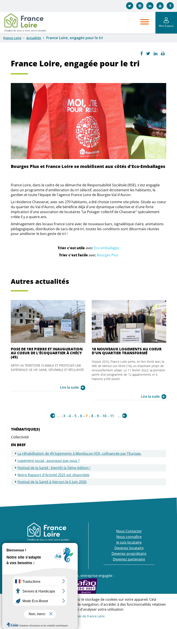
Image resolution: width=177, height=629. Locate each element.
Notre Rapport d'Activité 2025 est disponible (53, 475)
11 (112, 415)
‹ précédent (52, 415)
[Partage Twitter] (148, 53)
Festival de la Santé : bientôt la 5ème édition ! (53, 467)
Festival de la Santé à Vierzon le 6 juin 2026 (52, 481)
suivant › (124, 415)
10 (104, 415)
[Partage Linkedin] (155, 53)
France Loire (12, 38)
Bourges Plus (107, 255)
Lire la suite (69, 387)
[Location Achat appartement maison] (25, 23)
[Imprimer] (163, 53)
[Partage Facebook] (141, 53)
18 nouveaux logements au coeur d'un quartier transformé (127, 350)
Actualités (33, 38)
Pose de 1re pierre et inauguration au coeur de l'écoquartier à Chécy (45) (47, 352)
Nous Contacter (129, 531)
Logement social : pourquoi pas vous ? (48, 460)
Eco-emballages (106, 248)
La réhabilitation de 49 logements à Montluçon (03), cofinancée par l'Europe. (79, 453)
